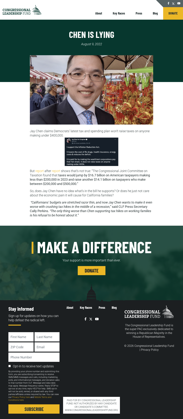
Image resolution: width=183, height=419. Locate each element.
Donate (173, 13)
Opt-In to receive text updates (33, 366)
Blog (155, 13)
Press (139, 13)
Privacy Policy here (21, 397)
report (39, 171)
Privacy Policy (150, 349)
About (98, 13)
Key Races (119, 13)
